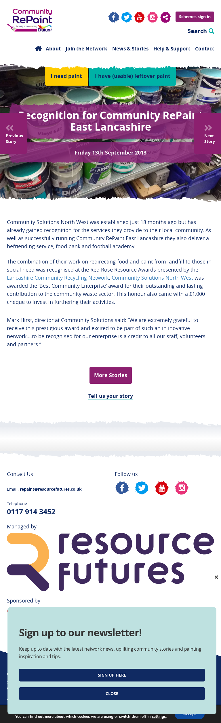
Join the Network (86, 49)
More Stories (110, 375)
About (53, 49)
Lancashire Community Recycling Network (58, 277)
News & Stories (130, 49)
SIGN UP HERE (112, 675)
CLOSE (112, 693)
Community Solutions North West (152, 277)
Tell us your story (110, 396)
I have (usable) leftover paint (132, 76)
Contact (204, 49)
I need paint (66, 76)
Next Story (209, 138)
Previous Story (14, 138)
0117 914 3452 (31, 512)
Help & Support (171, 49)
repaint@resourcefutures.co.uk (51, 489)
